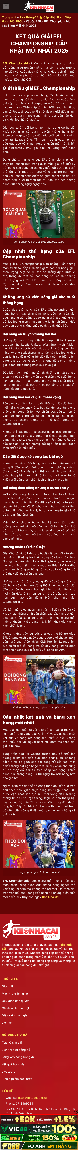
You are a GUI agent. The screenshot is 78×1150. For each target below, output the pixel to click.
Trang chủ (9, 17)
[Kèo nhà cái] (39, 6)
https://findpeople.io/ (32, 1097)
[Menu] (6, 6)
